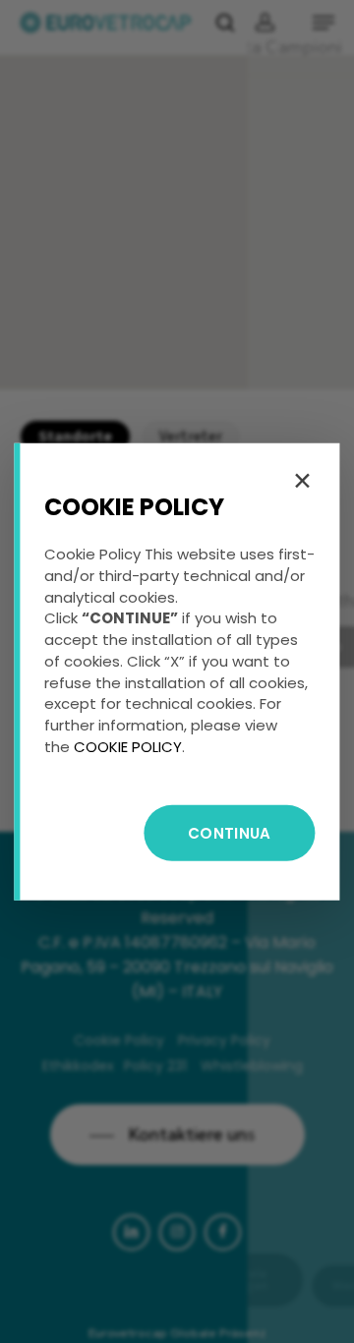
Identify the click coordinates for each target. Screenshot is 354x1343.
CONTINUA (229, 832)
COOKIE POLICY (128, 746)
